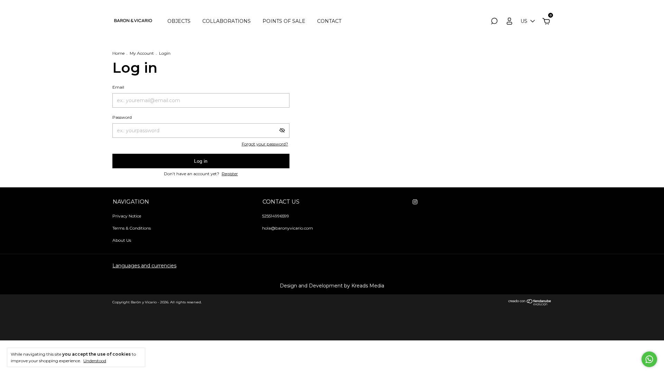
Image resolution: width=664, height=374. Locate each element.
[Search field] (494, 22)
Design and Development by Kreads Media (332, 286)
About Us (121, 240)
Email (118, 87)
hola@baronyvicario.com (287, 228)
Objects (179, 21)
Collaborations (226, 21)
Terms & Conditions (131, 228)
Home (118, 53)
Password (122, 117)
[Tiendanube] (530, 304)
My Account (142, 53)
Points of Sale (283, 21)
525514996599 (275, 216)
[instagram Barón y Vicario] (415, 202)
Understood (94, 360)
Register (230, 173)
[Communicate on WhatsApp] (649, 359)
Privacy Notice (126, 216)
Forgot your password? (265, 143)
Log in (201, 161)
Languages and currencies (144, 265)
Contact (329, 21)
